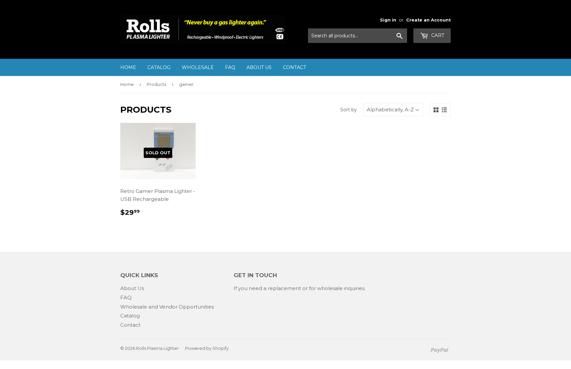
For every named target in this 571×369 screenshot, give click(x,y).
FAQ (230, 67)
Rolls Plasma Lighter (157, 348)
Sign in (388, 20)
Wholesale (198, 67)
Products (156, 84)
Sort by (348, 110)
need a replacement (275, 288)
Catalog (159, 67)
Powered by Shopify (207, 348)
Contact (294, 67)
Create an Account (428, 20)
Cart (437, 35)
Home (128, 67)
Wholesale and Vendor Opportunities (167, 307)
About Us (259, 67)
